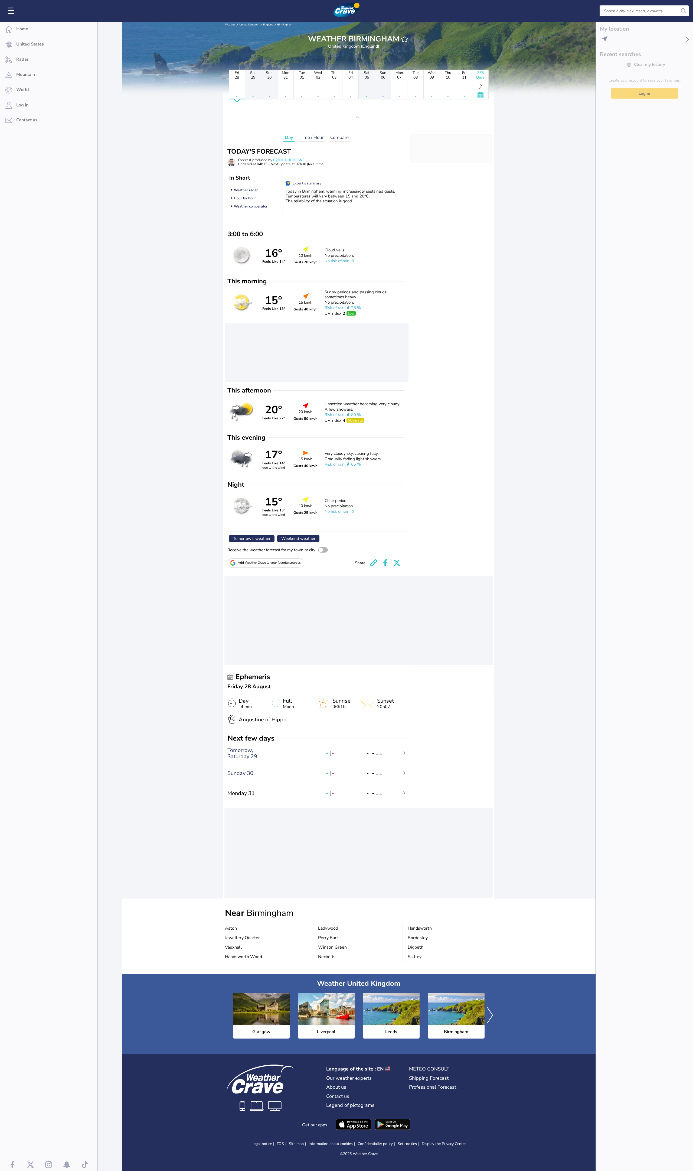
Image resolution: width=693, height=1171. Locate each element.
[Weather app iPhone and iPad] (353, 1125)
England (268, 25)
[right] (490, 1016)
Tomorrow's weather (251, 538)
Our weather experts (349, 1078)
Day (289, 137)
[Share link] (373, 562)
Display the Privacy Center (444, 1144)
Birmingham (284, 25)
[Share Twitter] (396, 562)
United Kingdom (249, 25)
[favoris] (404, 39)
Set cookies (407, 1144)
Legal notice (261, 1143)
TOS (280, 1143)
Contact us (337, 1096)
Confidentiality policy (375, 1143)
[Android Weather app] (392, 1125)
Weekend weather (298, 538)
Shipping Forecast (429, 1078)
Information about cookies (331, 1143)
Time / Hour (312, 137)
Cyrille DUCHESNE (289, 160)
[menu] (12, 11)
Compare (339, 137)
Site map (296, 1143)
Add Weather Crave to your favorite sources (269, 562)
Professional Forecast (432, 1087)
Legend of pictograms (350, 1105)
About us (336, 1087)
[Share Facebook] (385, 562)
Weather (230, 25)
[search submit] (683, 10)
